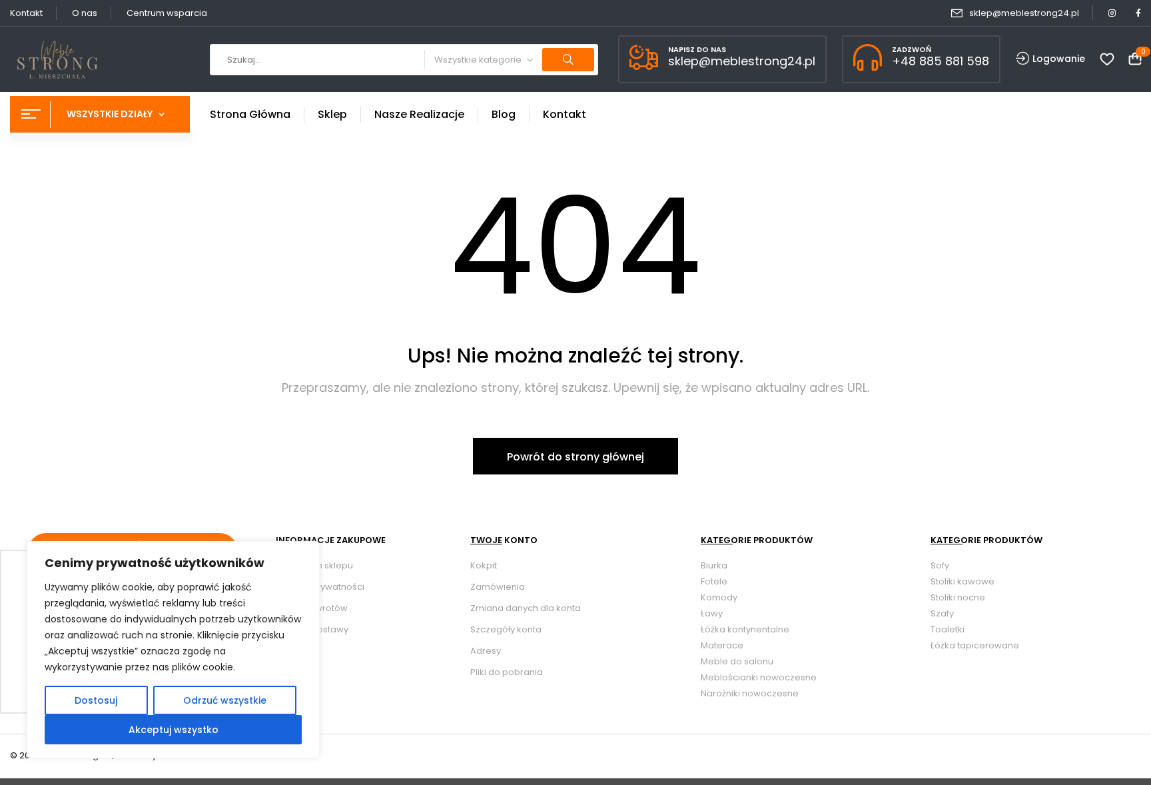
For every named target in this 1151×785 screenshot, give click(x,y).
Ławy (712, 613)
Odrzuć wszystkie (224, 700)
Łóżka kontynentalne (745, 629)
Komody (719, 597)
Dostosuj (96, 700)
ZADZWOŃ (911, 49)
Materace (722, 645)
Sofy (940, 565)
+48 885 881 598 (940, 61)
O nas (84, 13)
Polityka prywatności (320, 586)
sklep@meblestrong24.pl (1024, 13)
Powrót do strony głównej (575, 456)
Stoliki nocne (958, 597)
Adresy (485, 650)
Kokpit (483, 565)
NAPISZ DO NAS (697, 49)
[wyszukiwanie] (568, 59)
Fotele (714, 581)
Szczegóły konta (506, 629)
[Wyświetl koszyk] (1135, 59)
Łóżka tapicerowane (975, 645)
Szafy (942, 613)
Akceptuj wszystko (173, 729)
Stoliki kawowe (962, 581)
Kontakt (26, 13)
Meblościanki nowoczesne (759, 677)
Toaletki (947, 629)
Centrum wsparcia (167, 13)
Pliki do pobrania (506, 672)
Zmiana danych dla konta (525, 608)
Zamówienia (497, 586)
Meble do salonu (737, 661)
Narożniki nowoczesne (750, 693)
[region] (173, 649)
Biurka (714, 565)
